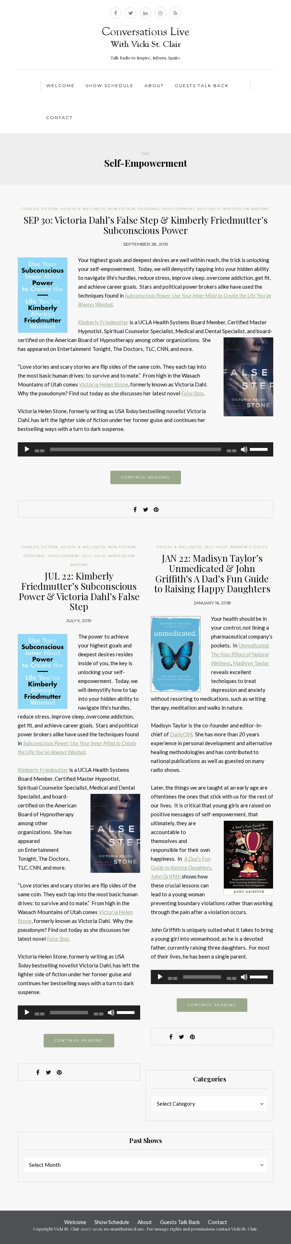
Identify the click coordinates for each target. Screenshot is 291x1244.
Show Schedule (110, 85)
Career (30, 209)
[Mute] (244, 449)
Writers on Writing (246, 209)
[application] (145, 449)
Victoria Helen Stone (103, 384)
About (154, 85)
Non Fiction (122, 209)
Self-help (208, 209)
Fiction (49, 209)
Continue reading (145, 477)
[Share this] (135, 509)
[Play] (27, 449)
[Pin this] (156, 509)
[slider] (260, 448)
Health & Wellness (82, 209)
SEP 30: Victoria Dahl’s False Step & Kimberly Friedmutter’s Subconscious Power (145, 225)
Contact (59, 117)
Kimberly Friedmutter (103, 322)
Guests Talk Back (202, 85)
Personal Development (166, 209)
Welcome (60, 85)
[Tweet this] (145, 509)
